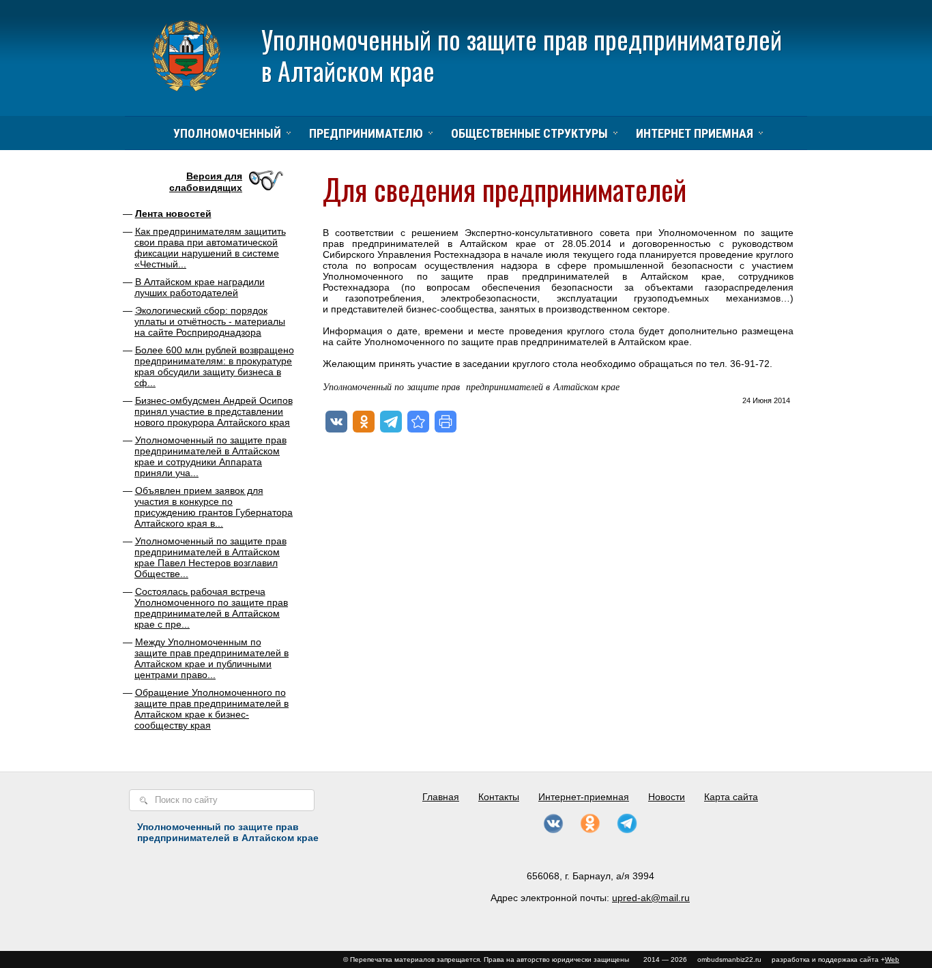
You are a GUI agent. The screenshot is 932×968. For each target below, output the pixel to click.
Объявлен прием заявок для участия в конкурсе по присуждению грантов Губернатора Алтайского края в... (213, 507)
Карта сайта (731, 796)
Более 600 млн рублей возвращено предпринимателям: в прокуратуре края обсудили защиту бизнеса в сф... (214, 366)
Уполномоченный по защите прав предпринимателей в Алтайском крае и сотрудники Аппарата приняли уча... (210, 456)
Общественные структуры (529, 133)
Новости (666, 796)
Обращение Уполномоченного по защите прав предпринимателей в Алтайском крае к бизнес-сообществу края (211, 709)
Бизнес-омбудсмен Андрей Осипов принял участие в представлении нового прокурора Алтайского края (213, 411)
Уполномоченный (227, 133)
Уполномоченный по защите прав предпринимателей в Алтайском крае (521, 54)
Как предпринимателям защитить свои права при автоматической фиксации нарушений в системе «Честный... (210, 247)
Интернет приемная (694, 133)
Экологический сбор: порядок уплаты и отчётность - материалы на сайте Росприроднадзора (209, 321)
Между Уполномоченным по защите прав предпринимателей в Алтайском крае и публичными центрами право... (211, 658)
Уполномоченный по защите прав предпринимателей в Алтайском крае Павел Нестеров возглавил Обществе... (210, 557)
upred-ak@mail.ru (651, 897)
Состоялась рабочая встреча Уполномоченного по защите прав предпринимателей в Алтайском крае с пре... (211, 608)
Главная (440, 796)
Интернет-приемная (583, 796)
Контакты (498, 796)
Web (892, 959)
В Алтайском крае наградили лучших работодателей (199, 287)
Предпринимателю (366, 133)
